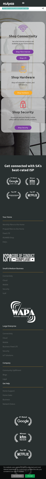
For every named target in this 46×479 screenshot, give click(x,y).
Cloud (5, 280)
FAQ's (5, 242)
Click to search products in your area (16, 8)
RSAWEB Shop (8, 237)
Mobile (5, 284)
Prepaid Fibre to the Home (13, 229)
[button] (23, 3)
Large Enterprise (9, 326)
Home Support (9, 391)
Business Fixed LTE (10, 346)
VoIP (4, 293)
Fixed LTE (6, 233)
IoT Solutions (8, 355)
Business (6, 399)
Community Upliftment (12, 370)
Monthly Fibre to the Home (13, 224)
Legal (5, 379)
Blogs (5, 375)
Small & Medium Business (13, 268)
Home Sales (7, 395)
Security (6, 289)
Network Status (9, 404)
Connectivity (8, 276)
